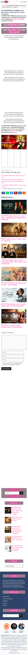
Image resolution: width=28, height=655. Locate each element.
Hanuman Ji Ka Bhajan (18, 19)
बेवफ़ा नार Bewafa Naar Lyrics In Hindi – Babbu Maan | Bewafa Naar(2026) (13, 305)
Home (3, 5)
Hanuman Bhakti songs (8, 188)
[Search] (21, 493)
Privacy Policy (6, 596)
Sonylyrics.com (15, 652)
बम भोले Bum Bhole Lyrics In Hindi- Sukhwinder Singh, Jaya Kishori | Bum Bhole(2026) (14, 262)
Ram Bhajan (19, 188)
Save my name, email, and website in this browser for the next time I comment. (13, 363)
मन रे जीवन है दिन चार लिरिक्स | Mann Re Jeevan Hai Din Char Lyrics (13, 186)
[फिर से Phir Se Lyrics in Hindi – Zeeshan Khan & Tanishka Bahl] (14, 316)
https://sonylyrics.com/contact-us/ (9, 647)
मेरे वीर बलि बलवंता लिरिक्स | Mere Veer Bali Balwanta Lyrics (13, 176)
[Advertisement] (14, 56)
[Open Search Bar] (21, 2)
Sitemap (5, 605)
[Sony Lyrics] (4, 2)
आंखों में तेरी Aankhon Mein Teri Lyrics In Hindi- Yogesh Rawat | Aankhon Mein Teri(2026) (13, 217)
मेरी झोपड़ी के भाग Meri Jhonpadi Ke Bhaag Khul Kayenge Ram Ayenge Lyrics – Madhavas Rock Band (12, 181)
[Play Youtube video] (14, 142)
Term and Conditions (8, 598)
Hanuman (13, 130)
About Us (5, 603)
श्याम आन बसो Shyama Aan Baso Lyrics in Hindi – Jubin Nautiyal (13, 284)
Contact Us (5, 600)
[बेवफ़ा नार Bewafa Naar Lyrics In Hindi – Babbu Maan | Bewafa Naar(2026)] (14, 295)
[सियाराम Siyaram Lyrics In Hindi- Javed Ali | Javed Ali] (14, 230)
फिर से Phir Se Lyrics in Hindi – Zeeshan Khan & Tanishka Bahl (11, 326)
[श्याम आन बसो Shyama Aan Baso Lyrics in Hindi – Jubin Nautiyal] (14, 274)
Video (14, 132)
